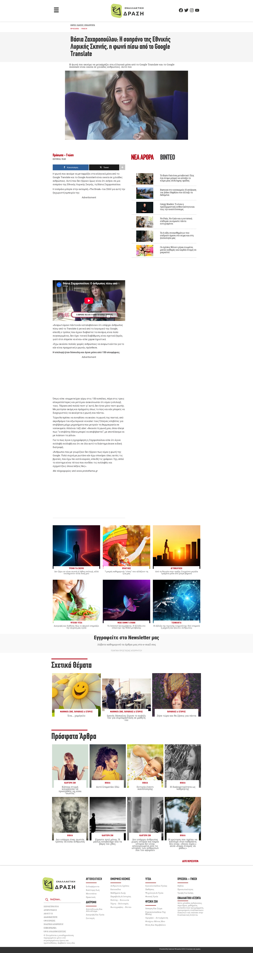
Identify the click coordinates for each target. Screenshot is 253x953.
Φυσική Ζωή (151, 901)
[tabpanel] (164, 213)
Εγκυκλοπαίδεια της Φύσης (155, 913)
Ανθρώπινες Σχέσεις (119, 885)
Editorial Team (59, 159)
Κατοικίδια (115, 889)
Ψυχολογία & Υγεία (154, 893)
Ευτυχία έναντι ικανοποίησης (145, 788)
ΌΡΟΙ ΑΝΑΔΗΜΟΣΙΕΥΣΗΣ (55, 931)
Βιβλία (107, 783)
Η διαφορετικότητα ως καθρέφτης (182, 788)
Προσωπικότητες (185, 889)
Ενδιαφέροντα (92, 886)
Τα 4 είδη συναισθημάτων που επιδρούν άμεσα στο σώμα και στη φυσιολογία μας (177, 235)
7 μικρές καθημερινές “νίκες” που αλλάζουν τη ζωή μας (126, 572)
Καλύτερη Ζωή (70, 783)
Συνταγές (90, 918)
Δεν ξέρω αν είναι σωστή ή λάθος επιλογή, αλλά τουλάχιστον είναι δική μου (76, 572)
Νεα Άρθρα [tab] (142, 157)
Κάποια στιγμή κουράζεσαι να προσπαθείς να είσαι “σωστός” (70, 790)
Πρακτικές (91, 897)
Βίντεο (73, 25)
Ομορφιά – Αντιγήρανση (156, 917)
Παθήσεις (149, 889)
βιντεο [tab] (167, 157)
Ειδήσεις (80, 25)
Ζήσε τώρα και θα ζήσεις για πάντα (176, 715)
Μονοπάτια (91, 893)
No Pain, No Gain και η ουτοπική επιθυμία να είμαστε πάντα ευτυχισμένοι (176, 221)
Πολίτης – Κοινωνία (119, 900)
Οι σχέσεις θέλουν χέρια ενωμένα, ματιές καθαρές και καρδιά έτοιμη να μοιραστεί (178, 250)
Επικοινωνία (50, 927)
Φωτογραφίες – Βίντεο (120, 907)
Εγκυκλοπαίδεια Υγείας (156, 885)
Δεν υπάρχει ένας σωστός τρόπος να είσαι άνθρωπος (70, 840)
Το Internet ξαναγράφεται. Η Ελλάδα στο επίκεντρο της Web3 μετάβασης (126, 626)
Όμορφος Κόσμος (120, 879)
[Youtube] (197, 10)
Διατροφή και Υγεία (95, 914)
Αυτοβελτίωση (94, 879)
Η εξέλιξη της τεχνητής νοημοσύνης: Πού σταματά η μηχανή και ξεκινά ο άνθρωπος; (176, 626)
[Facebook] (181, 10)
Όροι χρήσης (49, 920)
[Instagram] (192, 10)
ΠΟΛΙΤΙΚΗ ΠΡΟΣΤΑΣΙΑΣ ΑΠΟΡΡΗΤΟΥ (126, 651)
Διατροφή (91, 902)
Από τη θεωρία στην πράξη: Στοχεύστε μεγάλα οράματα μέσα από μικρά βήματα (176, 572)
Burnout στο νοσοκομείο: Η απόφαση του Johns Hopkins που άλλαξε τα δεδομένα (178, 192)
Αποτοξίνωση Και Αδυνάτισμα (94, 910)
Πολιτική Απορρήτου (53, 924)
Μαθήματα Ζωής (66, 712)
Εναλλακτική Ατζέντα (189, 898)
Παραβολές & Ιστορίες (83, 712)
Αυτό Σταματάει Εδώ (107, 786)
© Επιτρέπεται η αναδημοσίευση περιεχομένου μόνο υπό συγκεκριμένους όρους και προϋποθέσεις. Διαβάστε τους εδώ (59, 939)
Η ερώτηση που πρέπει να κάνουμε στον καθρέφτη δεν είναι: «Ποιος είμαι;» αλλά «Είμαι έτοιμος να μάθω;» (182, 844)
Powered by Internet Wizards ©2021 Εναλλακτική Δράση (179, 949)
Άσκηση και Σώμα (153, 908)
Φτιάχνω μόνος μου (155, 921)
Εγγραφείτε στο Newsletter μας (126, 638)
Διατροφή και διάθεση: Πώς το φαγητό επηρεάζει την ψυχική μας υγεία (76, 626)
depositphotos (51, 906)
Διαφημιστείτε (50, 917)
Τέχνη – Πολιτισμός (119, 903)
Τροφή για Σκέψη (185, 893)
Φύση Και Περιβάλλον (155, 925)
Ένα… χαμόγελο (76, 715)
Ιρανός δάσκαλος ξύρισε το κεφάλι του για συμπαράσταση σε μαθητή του (126, 717)
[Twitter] (186, 10)
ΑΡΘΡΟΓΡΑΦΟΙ (50, 910)
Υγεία (148, 879)
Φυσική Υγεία (151, 896)
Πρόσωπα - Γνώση (78, 29)
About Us (48, 913)
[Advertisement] (89, 239)
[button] (56, 10)
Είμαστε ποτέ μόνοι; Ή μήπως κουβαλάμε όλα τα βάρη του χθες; (107, 841)
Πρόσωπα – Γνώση (187, 879)
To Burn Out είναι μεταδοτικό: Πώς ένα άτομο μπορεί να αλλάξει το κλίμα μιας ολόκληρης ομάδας (177, 178)
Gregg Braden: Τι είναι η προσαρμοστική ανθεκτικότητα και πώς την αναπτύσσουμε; (177, 206)
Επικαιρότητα (89, 25)
